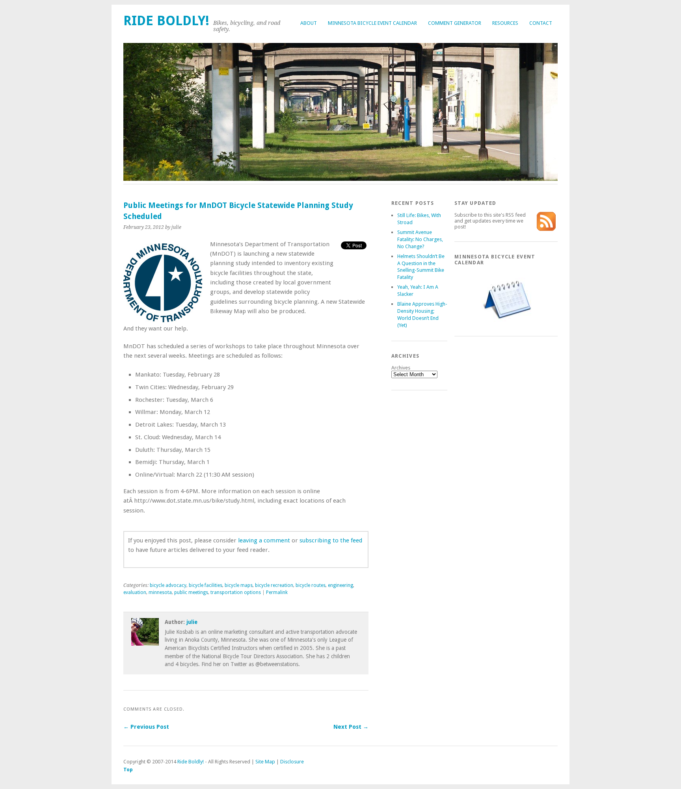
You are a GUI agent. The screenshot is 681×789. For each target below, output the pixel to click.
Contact (540, 23)
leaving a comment (264, 540)
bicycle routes (311, 585)
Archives (400, 368)
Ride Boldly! (166, 20)
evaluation (134, 592)
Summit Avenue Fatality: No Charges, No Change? (420, 239)
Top (128, 769)
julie (191, 622)
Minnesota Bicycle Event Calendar (372, 23)
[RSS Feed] (546, 229)
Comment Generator (454, 23)
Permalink (277, 592)
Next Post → (350, 727)
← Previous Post (146, 727)
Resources (505, 23)
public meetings (191, 592)
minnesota (160, 592)
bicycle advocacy (168, 585)
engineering (340, 585)
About (308, 23)
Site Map (265, 762)
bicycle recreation (274, 585)
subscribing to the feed (331, 540)
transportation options (235, 592)
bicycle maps (239, 585)
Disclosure (292, 762)
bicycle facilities (205, 585)
